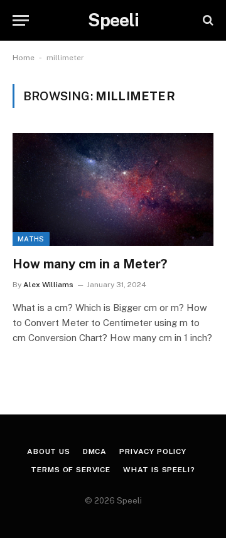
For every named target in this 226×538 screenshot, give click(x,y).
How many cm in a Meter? (90, 264)
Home (24, 57)
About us (48, 451)
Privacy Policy (152, 451)
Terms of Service (70, 469)
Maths (31, 239)
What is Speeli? (159, 469)
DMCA (95, 451)
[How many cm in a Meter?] (113, 189)
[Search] (206, 20)
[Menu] (21, 20)
